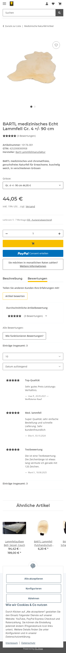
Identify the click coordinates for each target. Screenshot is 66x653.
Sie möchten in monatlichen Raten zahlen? (33, 264)
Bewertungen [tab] (37, 278)
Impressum (12, 642)
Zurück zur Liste (13, 26)
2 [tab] (35, 107)
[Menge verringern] (6, 233)
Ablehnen (33, 598)
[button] (47, 3)
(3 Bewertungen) (26, 135)
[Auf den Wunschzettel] (56, 45)
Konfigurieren (34, 588)
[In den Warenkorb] (5, 37)
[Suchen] (59, 12)
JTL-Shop (39, 648)
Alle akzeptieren (33, 578)
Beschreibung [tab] (12, 278)
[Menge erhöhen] (59, 233)
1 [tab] (31, 107)
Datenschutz (28, 642)
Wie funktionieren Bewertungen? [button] (24, 335)
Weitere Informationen (33, 266)
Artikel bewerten (15, 296)
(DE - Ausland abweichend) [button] (39, 219)
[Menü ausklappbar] (4, 2)
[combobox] (33, 185)
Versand (30, 206)
